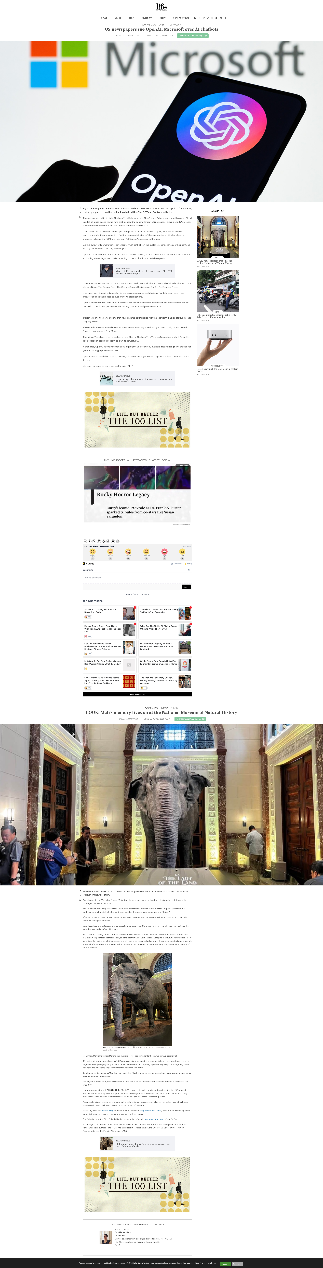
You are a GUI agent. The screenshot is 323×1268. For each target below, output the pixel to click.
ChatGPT (154, 460)
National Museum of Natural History (137, 1224)
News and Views (181, 18)
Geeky (162, 18)
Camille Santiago (129, 719)
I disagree (237, 1264)
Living (118, 18)
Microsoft (118, 460)
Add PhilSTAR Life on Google (191, 36)
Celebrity (146, 18)
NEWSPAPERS (139, 460)
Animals (174, 708)
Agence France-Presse (129, 36)
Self (131, 18)
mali (161, 1224)
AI (128, 460)
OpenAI (166, 460)
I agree (225, 1264)
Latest (162, 25)
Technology (174, 25)
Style (104, 18)
